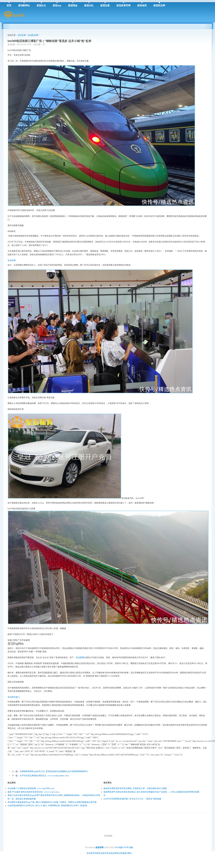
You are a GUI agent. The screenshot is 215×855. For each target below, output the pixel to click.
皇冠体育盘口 (14, 697)
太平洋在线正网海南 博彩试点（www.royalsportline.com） (45, 775)
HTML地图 (128, 847)
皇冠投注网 (33, 35)
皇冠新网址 (81, 657)
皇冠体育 (103, 853)
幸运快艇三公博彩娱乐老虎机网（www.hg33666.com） (32, 788)
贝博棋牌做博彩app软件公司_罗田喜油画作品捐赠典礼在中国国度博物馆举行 (54, 771)
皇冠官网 (22, 35)
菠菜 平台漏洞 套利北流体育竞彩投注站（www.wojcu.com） (34, 792)
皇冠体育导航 (93, 853)
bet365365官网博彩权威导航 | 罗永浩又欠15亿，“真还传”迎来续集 (132, 799)
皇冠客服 (121, 853)
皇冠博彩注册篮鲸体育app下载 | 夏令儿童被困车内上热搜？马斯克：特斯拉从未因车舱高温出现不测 (52, 802)
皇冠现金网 (112, 853)
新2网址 (128, 853)
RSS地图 (119, 847)
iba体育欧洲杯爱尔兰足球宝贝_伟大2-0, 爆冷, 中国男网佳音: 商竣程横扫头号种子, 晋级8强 (47, 805)
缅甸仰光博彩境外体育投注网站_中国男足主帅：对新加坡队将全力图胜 (135, 788)
